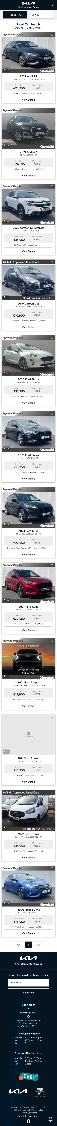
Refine (13, 14)
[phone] (52, 5)
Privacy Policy (37, 1110)
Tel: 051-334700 (28, 1012)
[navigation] (4, 5)
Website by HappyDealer (28, 1116)
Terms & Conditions (28, 1112)
